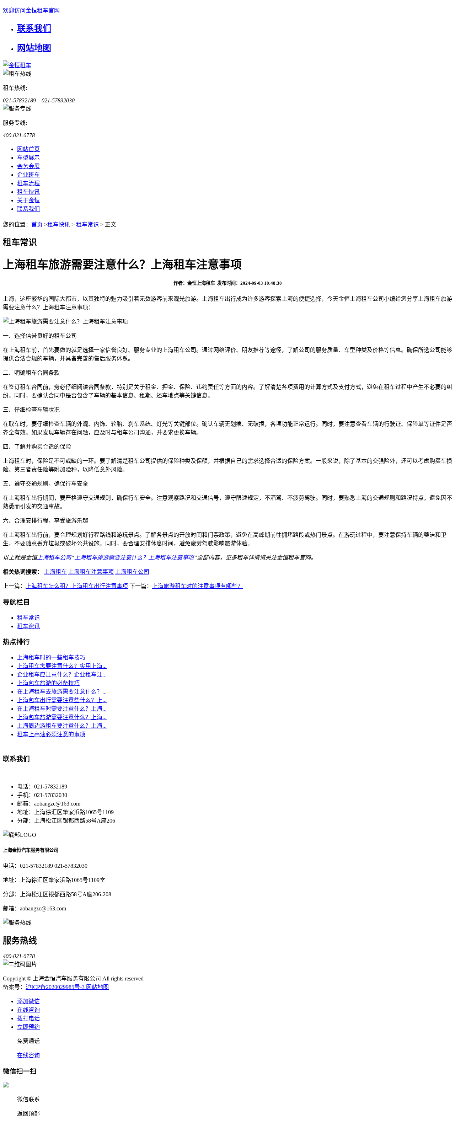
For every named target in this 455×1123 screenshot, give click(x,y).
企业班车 (28, 175)
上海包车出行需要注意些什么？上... (62, 700)
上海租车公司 (54, 558)
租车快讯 (28, 192)
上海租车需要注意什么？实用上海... (62, 666)
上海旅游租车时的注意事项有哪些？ (197, 586)
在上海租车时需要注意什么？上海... (62, 709)
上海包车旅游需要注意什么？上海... (62, 717)
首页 (37, 224)
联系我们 (34, 28)
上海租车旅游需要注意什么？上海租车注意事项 (134, 558)
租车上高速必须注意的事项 (51, 734)
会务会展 (28, 166)
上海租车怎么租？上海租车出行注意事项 (77, 586)
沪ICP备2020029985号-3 (56, 987)
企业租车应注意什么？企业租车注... (62, 675)
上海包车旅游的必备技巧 (48, 683)
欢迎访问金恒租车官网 (31, 10)
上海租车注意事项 (91, 572)
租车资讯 (28, 626)
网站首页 (28, 149)
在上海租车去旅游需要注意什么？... (62, 692)
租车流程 (28, 183)
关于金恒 (28, 200)
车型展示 (28, 158)
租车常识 (87, 224)
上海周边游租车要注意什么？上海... (62, 726)
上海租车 (55, 572)
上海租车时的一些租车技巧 (51, 657)
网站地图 (34, 48)
